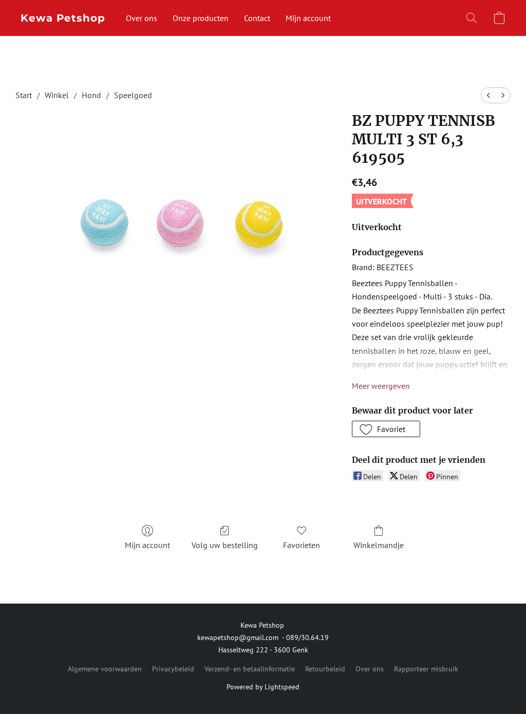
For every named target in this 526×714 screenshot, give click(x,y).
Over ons (141, 18)
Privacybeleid (173, 668)
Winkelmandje (378, 545)
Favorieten (301, 545)
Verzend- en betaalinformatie (249, 668)
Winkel (57, 95)
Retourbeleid (325, 668)
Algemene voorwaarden (105, 668)
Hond (91, 95)
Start (23, 95)
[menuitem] (488, 95)
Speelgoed (133, 95)
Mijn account (308, 18)
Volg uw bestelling (225, 545)
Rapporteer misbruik (426, 668)
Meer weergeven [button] (381, 386)
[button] (63, 18)
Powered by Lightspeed (263, 686)
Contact (257, 18)
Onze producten (201, 18)
